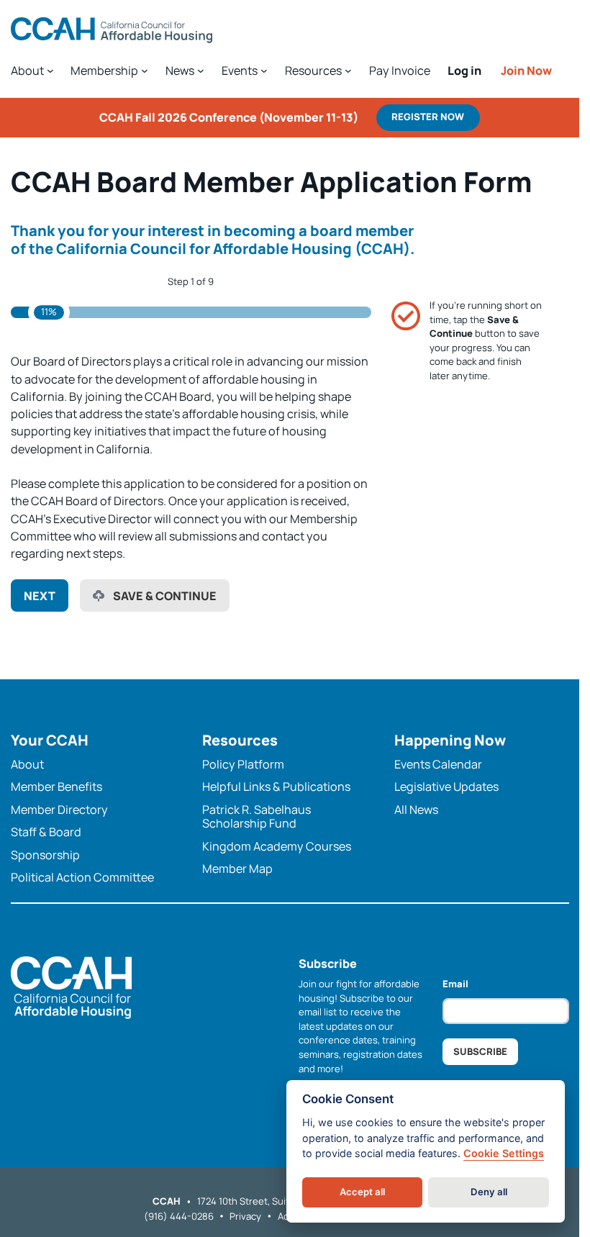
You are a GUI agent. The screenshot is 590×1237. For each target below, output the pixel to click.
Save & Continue (165, 596)
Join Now (526, 70)
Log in (464, 70)
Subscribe (480, 1051)
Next (39, 596)
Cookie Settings (503, 1153)
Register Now (427, 116)
